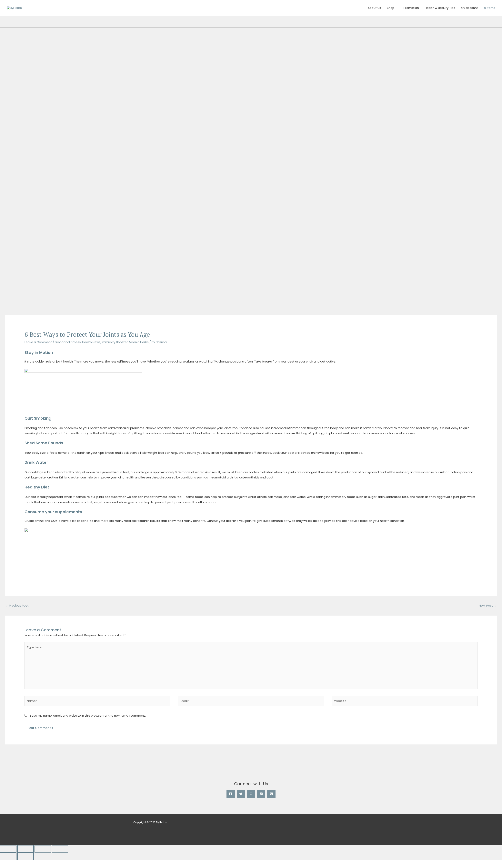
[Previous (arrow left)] (8, 856)
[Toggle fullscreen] (25, 849)
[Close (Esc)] (60, 849)
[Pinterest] (271, 794)
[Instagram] (261, 794)
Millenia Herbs (139, 342)
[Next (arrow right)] (25, 856)
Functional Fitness (68, 342)
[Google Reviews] (251, 794)
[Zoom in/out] (8, 849)
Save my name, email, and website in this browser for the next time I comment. (88, 715)
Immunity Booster (115, 342)
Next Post (488, 605)
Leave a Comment (38, 342)
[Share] (43, 849)
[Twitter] (241, 794)
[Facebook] (230, 794)
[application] (396, 8)
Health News (91, 342)
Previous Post (17, 605)
